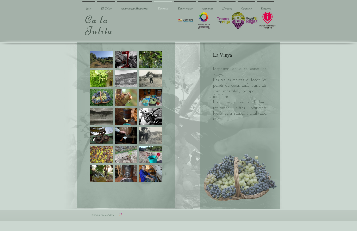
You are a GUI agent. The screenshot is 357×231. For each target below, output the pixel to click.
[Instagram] (120, 214)
